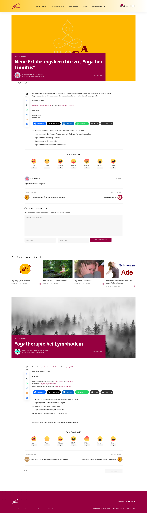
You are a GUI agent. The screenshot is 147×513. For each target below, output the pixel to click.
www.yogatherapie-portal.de (41, 105)
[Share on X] (26, 105)
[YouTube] (129, 501)
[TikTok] (134, 501)
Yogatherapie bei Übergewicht (46, 141)
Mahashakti (28, 74)
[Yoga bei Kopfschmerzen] (89, 269)
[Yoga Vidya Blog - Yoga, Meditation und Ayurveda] (16, 6)
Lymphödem (52, 422)
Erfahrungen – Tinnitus (66, 105)
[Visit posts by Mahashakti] (17, 75)
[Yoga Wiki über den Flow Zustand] (57, 269)
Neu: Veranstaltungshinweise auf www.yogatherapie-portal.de (57, 399)
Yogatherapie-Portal (50, 367)
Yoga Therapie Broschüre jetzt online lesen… (50, 410)
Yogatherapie (20, 56)
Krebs (46, 422)
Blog (41, 422)
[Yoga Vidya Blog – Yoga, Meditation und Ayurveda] (15, 501)
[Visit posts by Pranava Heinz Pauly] (17, 352)
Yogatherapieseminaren (48, 384)
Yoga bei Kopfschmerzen (83, 280)
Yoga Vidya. (69, 381)
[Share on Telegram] (26, 114)
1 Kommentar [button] (114, 471)
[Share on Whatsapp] (26, 109)
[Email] (26, 119)
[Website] (121, 178)
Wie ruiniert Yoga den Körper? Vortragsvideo (51, 413)
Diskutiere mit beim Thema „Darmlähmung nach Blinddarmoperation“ (60, 130)
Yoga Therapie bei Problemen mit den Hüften (51, 145)
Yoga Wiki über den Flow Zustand (54, 280)
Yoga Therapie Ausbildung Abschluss (47, 138)
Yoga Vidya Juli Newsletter (21, 280)
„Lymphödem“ (70, 367)
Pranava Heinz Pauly (30, 350)
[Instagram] (132, 501)
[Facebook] (127, 501)
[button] (124, 6)
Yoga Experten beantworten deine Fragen (50, 403)
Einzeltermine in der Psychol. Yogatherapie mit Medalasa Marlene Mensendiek (63, 134)
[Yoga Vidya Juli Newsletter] (26, 269)
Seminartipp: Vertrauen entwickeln (47, 406)
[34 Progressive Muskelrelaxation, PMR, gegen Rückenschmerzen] (121, 269)
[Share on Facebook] (26, 100)
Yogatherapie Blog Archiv (63, 386)
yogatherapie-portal (72, 422)
